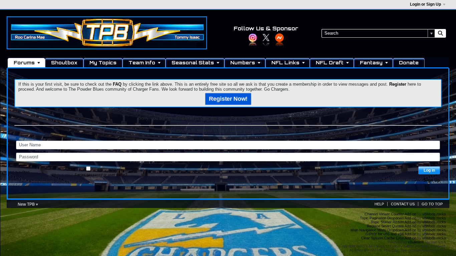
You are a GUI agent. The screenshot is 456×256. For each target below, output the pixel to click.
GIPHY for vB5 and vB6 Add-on (391, 234)
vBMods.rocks (434, 214)
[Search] (440, 33)
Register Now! (228, 99)
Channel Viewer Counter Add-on (390, 214)
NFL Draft (330, 62)
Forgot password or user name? (101, 175)
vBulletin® (416, 242)
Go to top (432, 204)
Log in (429, 170)
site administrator (300, 118)
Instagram (252, 37)
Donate (409, 62)
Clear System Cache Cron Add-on (388, 238)
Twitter (266, 37)
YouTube (279, 37)
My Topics (103, 62)
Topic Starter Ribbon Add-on (393, 222)
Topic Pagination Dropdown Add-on (388, 218)
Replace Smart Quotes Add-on (391, 226)
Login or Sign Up (425, 4)
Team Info (142, 62)
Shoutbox (64, 62)
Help (379, 204)
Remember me (103, 169)
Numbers (242, 62)
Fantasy (371, 62)
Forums (24, 62)
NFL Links (285, 62)
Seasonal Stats (193, 62)
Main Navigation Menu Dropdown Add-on (383, 230)
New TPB (27, 204)
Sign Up (431, 180)
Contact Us (403, 204)
